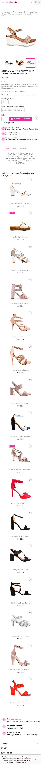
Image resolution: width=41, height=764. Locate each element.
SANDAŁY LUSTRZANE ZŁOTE (20, 470)
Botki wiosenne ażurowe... (20, 303)
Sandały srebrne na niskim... (20, 636)
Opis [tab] (7, 149)
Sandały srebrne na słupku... (20, 270)
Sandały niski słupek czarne (20, 603)
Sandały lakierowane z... (20, 337)
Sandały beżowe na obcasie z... (20, 670)
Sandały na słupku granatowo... (20, 437)
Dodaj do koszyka (20, 119)
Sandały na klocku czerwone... (20, 703)
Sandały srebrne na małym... (20, 204)
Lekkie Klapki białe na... (20, 237)
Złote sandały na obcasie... (21, 370)
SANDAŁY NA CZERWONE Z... (20, 503)
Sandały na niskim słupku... (20, 403)
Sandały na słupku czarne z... (20, 536)
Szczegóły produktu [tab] (19, 149)
